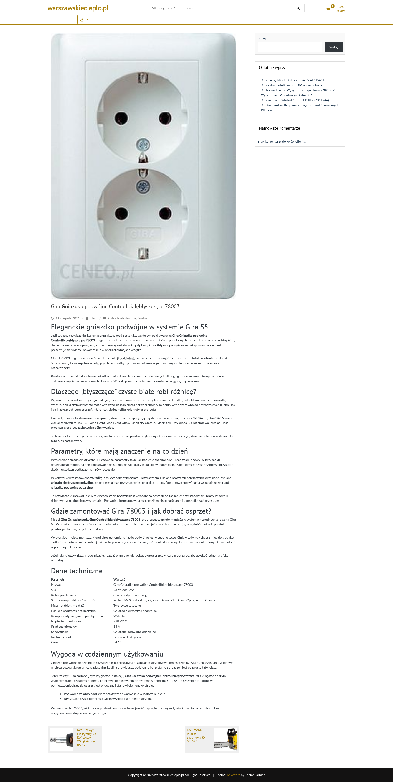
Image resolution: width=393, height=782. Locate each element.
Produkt (143, 318)
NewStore (233, 775)
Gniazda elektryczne (122, 318)
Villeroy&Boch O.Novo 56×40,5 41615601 (295, 80)
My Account (84, 19)
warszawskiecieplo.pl (78, 7)
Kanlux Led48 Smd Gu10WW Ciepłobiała (294, 85)
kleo (93, 318)
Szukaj (262, 38)
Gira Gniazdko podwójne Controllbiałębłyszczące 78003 (115, 306)
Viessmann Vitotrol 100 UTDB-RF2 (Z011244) (297, 100)
